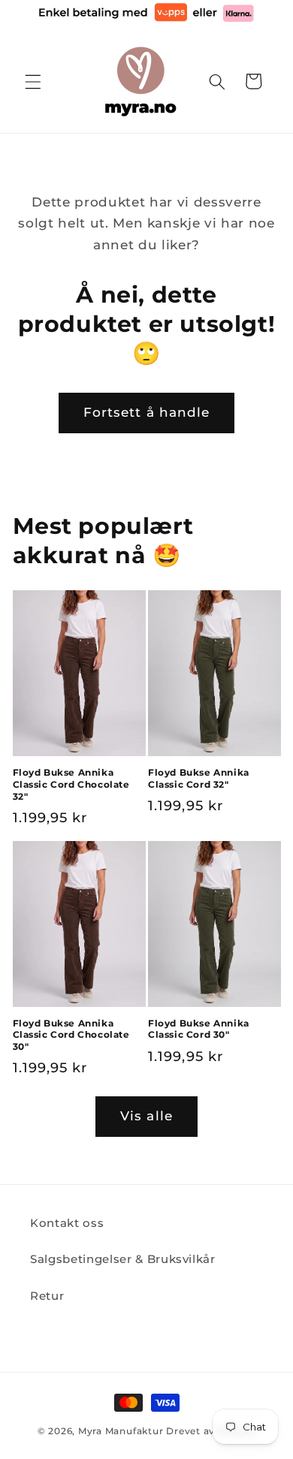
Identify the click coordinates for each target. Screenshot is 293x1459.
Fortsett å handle (146, 412)
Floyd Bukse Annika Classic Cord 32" (198, 778)
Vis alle (146, 1115)
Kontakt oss (67, 1223)
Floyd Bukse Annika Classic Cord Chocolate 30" (71, 1034)
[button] (33, 81)
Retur (47, 1296)
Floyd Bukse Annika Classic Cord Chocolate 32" (71, 784)
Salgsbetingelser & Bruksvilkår (123, 1259)
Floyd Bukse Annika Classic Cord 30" (198, 1029)
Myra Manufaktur (121, 1430)
